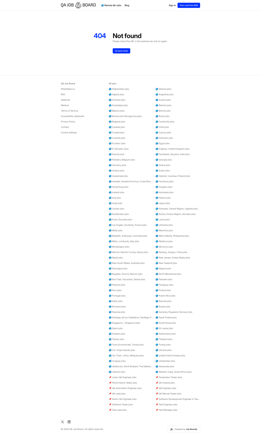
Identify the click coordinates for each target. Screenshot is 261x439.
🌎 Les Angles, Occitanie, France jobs (128, 225)
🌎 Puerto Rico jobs (165, 295)
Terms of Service (69, 110)
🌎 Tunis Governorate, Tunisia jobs (126, 344)
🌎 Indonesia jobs (164, 192)
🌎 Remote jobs (163, 301)
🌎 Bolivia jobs (163, 110)
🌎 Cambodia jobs (165, 121)
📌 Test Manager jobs (166, 410)
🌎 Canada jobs (117, 127)
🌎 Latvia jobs (163, 219)
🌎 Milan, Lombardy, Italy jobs (124, 241)
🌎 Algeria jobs (116, 94)
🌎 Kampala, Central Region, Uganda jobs (177, 208)
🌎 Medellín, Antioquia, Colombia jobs (128, 235)
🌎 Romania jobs (117, 306)
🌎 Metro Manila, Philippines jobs (172, 235)
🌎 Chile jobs (162, 127)
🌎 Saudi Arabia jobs (166, 317)
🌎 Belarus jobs (116, 110)
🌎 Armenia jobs (117, 99)
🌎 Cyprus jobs (163, 132)
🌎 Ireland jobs (163, 197)
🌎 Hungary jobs (164, 187)
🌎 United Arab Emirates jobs (170, 355)
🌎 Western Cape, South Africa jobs (174, 371)
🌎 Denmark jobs (164, 138)
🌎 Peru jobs (115, 290)
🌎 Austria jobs (163, 99)
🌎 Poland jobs (163, 290)
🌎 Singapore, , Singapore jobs (124, 322)
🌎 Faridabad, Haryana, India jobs (173, 154)
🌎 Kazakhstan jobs (119, 214)
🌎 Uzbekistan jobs (165, 361)
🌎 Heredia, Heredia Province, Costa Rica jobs (131, 181)
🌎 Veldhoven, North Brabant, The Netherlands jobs (131, 366)
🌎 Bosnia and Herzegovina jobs (125, 116)
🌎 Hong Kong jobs (118, 187)
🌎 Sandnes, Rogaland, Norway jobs (174, 312)
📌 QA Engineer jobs (166, 388)
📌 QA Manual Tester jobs (168, 393)
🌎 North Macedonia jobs (168, 274)
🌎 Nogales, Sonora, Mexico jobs (125, 274)
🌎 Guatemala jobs (118, 176)
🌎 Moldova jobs (164, 241)
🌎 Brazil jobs (162, 116)
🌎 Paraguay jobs (164, 284)
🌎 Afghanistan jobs (119, 89)
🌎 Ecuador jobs (117, 143)
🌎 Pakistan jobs (164, 279)
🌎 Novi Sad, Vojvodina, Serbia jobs (127, 279)
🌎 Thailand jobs (164, 339)
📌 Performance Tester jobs (123, 382)
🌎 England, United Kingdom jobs (172, 148)
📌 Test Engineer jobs (166, 404)
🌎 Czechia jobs (117, 138)
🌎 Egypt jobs (163, 143)
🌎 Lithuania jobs (164, 225)
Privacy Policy (68, 121)
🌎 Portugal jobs (117, 295)
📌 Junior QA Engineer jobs (122, 377)
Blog (127, 5)
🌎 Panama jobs (117, 284)
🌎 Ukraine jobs (164, 350)
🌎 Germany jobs (117, 165)
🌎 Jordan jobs (116, 208)
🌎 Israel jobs (115, 203)
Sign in (172, 5)
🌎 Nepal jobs (116, 257)
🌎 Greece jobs (116, 170)
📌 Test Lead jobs (118, 410)
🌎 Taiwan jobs (116, 339)
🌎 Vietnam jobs (117, 371)
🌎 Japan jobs (163, 203)
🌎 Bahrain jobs (163, 105)
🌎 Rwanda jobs (117, 312)
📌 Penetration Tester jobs (169, 377)
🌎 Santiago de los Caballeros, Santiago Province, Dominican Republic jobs (131, 317)
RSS (63, 94)
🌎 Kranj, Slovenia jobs (120, 219)
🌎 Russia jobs (163, 306)
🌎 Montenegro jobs (119, 246)
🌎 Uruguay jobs (117, 361)
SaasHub (65, 99)
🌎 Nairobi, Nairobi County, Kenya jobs (128, 252)
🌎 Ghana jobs (163, 165)
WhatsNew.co (68, 89)
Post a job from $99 (189, 5)
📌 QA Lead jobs (117, 393)
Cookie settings (69, 132)
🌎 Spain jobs (116, 328)
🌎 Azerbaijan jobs (118, 105)
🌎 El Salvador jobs (118, 148)
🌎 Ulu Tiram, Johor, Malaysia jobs (126, 355)
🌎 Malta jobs (115, 230)
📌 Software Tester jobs (121, 404)
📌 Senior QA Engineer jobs (122, 399)
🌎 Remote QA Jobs (111, 5)
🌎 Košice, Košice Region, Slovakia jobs (176, 214)
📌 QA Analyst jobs (165, 382)
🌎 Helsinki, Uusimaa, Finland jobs (173, 176)
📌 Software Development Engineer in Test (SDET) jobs (178, 399)
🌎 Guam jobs (163, 170)
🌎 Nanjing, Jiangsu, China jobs (171, 252)
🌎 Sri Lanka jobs (164, 328)
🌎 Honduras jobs (165, 181)
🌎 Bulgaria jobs (117, 121)
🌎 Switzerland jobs (166, 333)
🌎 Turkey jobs (163, 344)
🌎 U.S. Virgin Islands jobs (122, 350)
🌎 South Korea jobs (166, 322)
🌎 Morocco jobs (164, 246)
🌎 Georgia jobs (164, 159)
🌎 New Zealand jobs (166, 263)
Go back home (121, 51)
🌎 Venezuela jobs (165, 366)
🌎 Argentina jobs (164, 94)
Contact (65, 127)
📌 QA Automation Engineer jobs (125, 388)
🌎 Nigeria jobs (163, 268)
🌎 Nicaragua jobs (118, 268)
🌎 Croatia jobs (116, 132)
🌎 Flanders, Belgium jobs (122, 159)
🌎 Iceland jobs (116, 192)
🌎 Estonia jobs (116, 154)
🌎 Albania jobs (163, 89)
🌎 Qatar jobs (115, 301)
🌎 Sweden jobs (117, 333)
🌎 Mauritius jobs (164, 230)
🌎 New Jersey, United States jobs (173, 257)
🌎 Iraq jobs (115, 197)
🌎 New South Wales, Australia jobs (127, 263)
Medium (65, 105)
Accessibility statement (72, 116)
